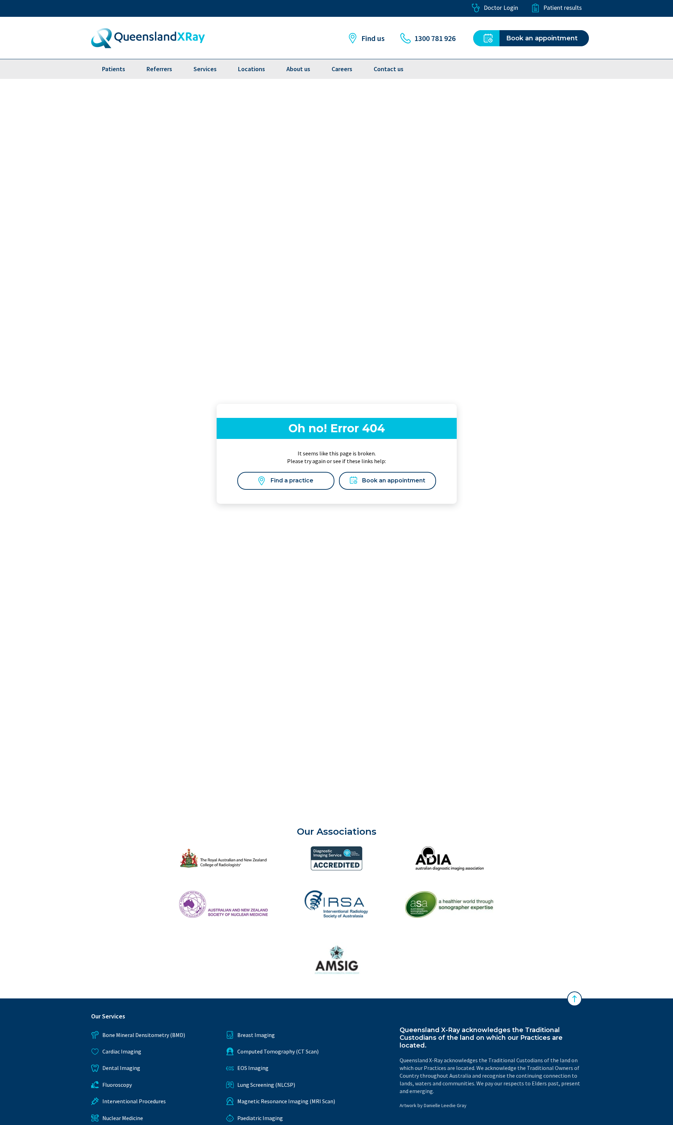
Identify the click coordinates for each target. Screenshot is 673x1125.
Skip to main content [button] (43, 8)
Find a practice (292, 480)
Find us (373, 38)
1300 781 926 (435, 38)
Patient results (562, 8)
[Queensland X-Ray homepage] (148, 38)
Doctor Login (501, 8)
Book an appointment (393, 480)
